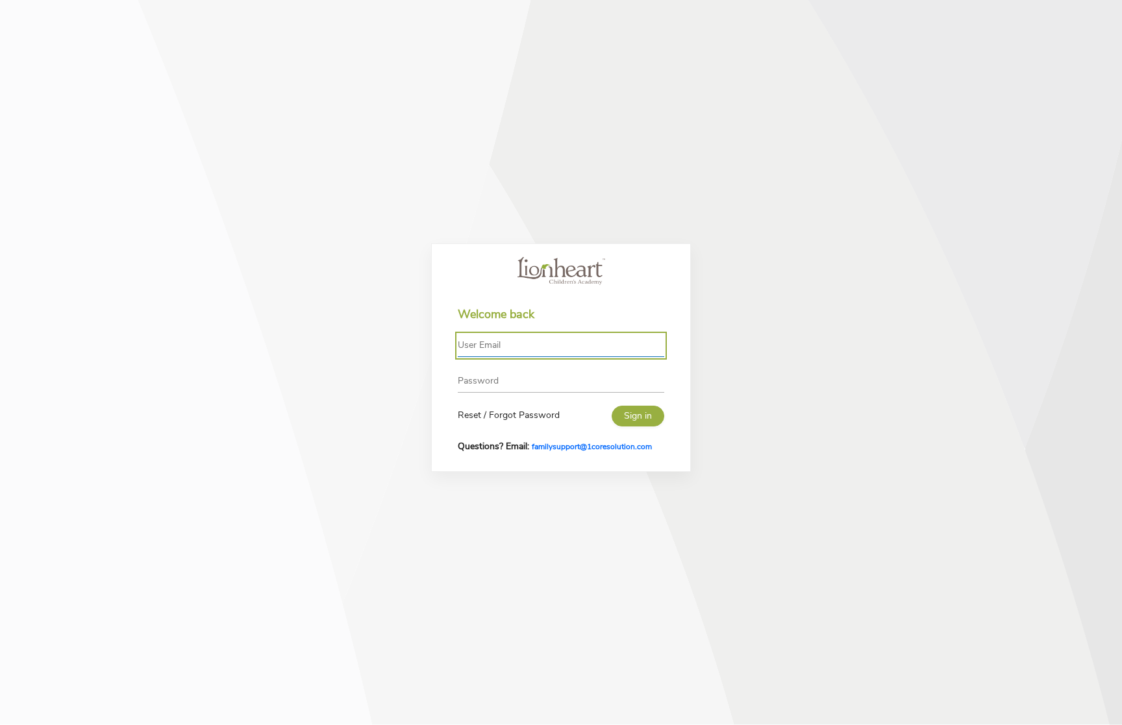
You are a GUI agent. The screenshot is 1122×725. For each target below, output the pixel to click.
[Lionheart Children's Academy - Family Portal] (561, 271)
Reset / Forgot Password (509, 415)
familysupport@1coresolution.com (592, 446)
